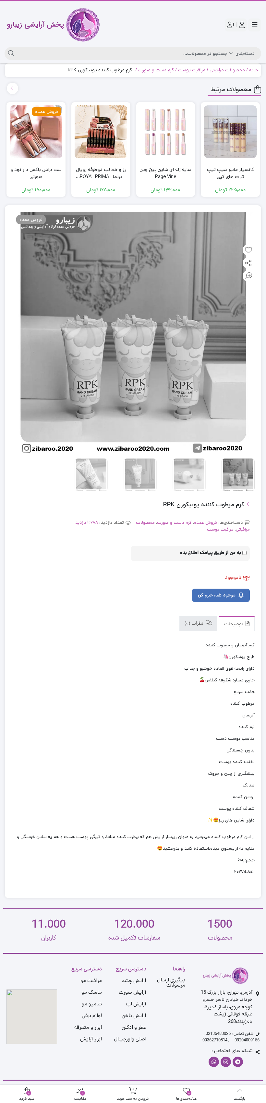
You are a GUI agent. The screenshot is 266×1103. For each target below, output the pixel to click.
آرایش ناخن (134, 1015)
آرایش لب (136, 1004)
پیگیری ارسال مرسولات (171, 982)
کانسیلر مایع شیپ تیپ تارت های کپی (230, 173)
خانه (253, 69)
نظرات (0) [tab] (195, 624)
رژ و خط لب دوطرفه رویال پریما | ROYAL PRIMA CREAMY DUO (101, 173)
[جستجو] (10, 53)
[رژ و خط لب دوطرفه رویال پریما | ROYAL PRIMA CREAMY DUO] (101, 131)
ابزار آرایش (91, 1039)
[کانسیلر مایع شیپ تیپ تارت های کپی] (230, 131)
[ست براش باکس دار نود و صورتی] (36, 131)
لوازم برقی (92, 1015)
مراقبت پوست (191, 69)
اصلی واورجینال (130, 1039)
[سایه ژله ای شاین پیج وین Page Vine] (165, 131)
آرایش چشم (134, 980)
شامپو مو (92, 1004)
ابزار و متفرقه (88, 1027)
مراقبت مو (91, 980)
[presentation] (12, 88)
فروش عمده (205, 522)
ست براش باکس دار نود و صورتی (36, 173)
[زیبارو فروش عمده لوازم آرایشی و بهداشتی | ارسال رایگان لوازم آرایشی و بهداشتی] (53, 25)
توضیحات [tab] (234, 624)
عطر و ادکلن (134, 1027)
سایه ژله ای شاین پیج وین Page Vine (165, 173)
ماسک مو (91, 992)
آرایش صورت (132, 992)
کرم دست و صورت (156, 69)
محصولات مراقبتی (227, 69)
